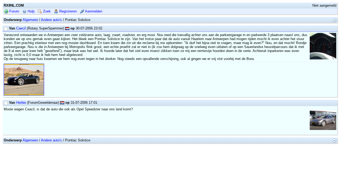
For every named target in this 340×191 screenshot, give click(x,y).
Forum (13, 11)
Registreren (67, 11)
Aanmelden (93, 11)
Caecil (21, 28)
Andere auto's (51, 20)
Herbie (21, 103)
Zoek (46, 11)
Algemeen (30, 20)
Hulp (31, 11)
